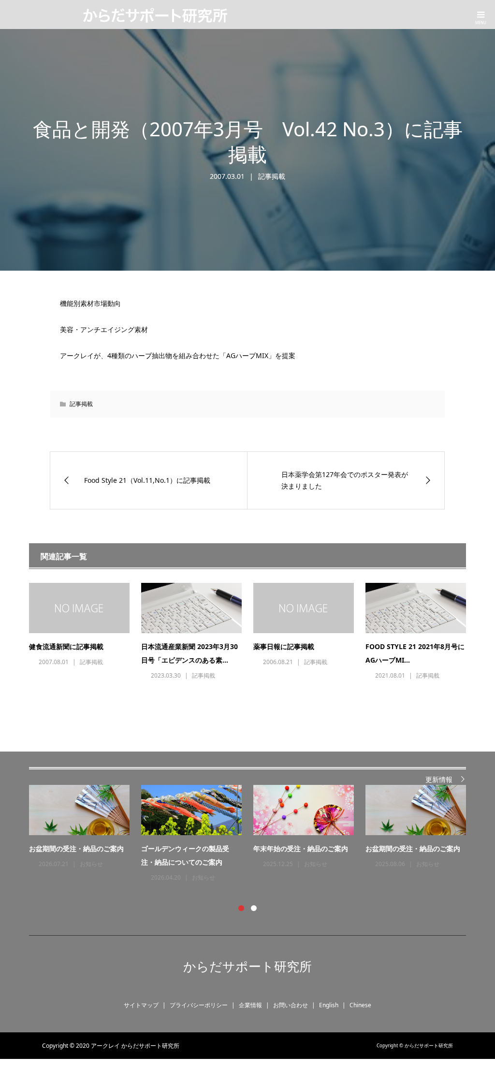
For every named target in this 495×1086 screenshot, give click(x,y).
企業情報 (250, 1005)
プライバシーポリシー (199, 1005)
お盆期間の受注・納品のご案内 (76, 848)
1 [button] (241, 908)
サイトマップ (141, 1005)
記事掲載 (271, 176)
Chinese (360, 1005)
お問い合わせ (290, 1005)
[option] (253, 834)
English (328, 1005)
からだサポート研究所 (247, 966)
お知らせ (91, 864)
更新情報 (438, 779)
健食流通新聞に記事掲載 (66, 646)
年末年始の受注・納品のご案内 (300, 848)
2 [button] (254, 908)
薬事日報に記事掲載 (283, 646)
